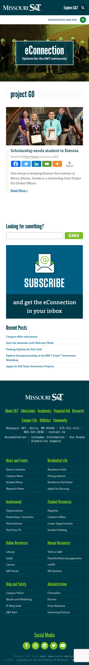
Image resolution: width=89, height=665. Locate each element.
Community (60, 420)
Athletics (45, 420)
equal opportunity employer (57, 656)
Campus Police (15, 593)
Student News (14, 482)
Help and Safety (16, 584)
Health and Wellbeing (19, 599)
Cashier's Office (57, 517)
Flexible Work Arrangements (65, 558)
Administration (57, 584)
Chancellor (54, 593)
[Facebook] (16, 164)
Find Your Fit (13, 530)
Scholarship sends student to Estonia (44, 150)
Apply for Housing (58, 488)
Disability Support (46, 441)
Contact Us (57, 432)
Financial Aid (62, 411)
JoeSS (9, 558)
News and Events (17, 461)
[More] (57, 164)
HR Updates (55, 571)
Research (78, 411)
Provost (52, 599)
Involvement (14, 502)
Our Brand (77, 437)
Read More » (19, 191)
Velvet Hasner (31, 156)
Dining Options (57, 476)
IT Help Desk (13, 606)
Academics (44, 411)
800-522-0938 (34, 432)
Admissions (28, 411)
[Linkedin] (36, 164)
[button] (83, 8)
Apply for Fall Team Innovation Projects (30, 366)
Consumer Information (47, 437)
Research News (15, 488)
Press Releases (56, 606)
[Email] (47, 164)
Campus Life (29, 420)
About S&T (12, 411)
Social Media (44, 635)
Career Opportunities (60, 523)
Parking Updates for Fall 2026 (24, 349)
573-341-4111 (69, 428)
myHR (51, 564)
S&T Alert (11, 612)
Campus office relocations (21, 336)
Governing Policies (59, 612)
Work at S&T (55, 552)
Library (10, 552)
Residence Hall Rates (60, 482)
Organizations (14, 510)
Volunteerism (14, 523)
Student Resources (60, 502)
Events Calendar (15, 469)
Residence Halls (57, 469)
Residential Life (58, 461)
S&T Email (12, 571)
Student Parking (57, 530)
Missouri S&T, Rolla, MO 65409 (30, 428)
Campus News (14, 476)
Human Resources (59, 543)
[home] (30, 7)
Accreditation (15, 437)
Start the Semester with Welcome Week (30, 343)
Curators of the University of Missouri (42, 660)
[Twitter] (26, 164)
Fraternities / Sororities (19, 517)
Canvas (10, 564)
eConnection (44, 50)
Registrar (53, 510)
